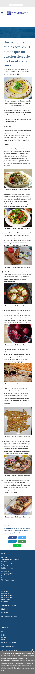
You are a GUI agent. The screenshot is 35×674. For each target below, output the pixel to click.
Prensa (3, 637)
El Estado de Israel (7, 568)
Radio (3, 639)
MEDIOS (3, 635)
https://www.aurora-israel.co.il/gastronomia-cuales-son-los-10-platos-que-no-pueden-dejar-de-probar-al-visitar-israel (17, 530)
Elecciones (4, 601)
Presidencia (5, 593)
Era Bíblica (4, 562)
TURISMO (4, 627)
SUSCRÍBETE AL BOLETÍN (9, 646)
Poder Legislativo (7, 595)
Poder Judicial (6, 599)
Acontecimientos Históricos (10, 559)
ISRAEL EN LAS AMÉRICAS (9, 643)
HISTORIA (4, 557)
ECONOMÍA (4, 613)
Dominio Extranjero (7, 566)
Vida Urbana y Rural (7, 580)
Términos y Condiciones (9, 650)
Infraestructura (6, 578)
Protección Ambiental (8, 576)
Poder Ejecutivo (6, 597)
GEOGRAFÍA (5, 571)
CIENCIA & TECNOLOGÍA (9, 616)
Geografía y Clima (7, 574)
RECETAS (4, 631)
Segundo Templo (7, 564)
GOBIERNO (4, 591)
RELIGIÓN (4, 609)
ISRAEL (3, 554)
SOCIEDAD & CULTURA (8, 605)
